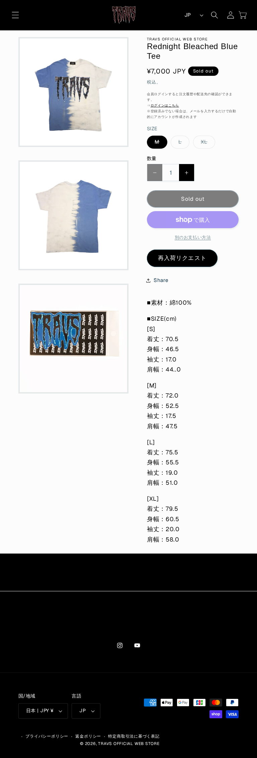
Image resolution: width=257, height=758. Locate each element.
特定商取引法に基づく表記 (133, 736)
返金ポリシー (88, 736)
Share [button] (161, 280)
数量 (152, 158)
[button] (15, 15)
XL (206, 143)
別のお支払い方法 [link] (193, 237)
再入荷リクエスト (182, 258)
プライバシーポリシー (46, 736)
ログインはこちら (165, 105)
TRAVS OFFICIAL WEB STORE (128, 743)
